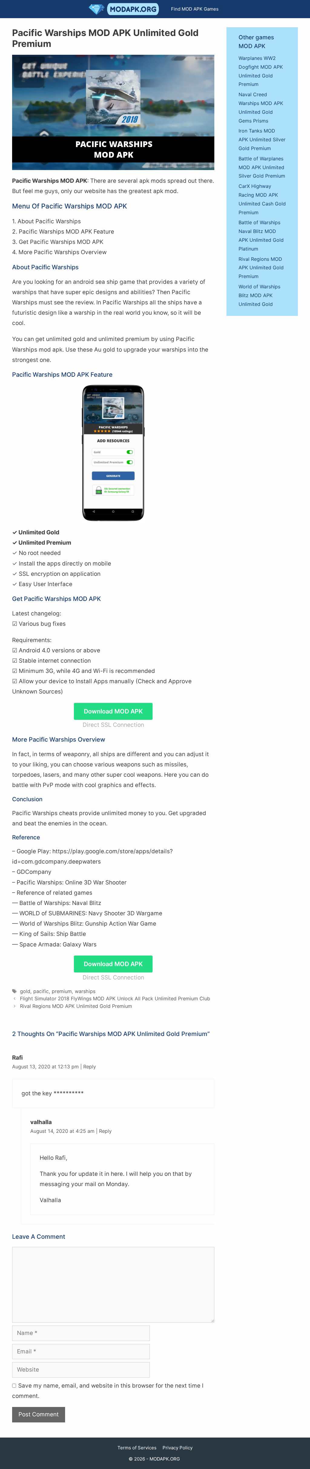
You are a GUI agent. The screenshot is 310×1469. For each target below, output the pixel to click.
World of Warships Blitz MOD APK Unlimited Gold (259, 295)
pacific (41, 991)
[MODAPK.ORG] (125, 9)
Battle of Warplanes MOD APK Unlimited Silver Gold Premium (262, 167)
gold (25, 991)
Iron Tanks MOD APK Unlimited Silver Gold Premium (262, 139)
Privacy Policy (178, 1448)
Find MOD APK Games (195, 9)
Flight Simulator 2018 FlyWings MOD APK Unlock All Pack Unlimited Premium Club (115, 998)
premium (62, 991)
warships (85, 991)
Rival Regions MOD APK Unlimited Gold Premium (76, 1006)
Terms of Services (137, 1448)
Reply (89, 1067)
